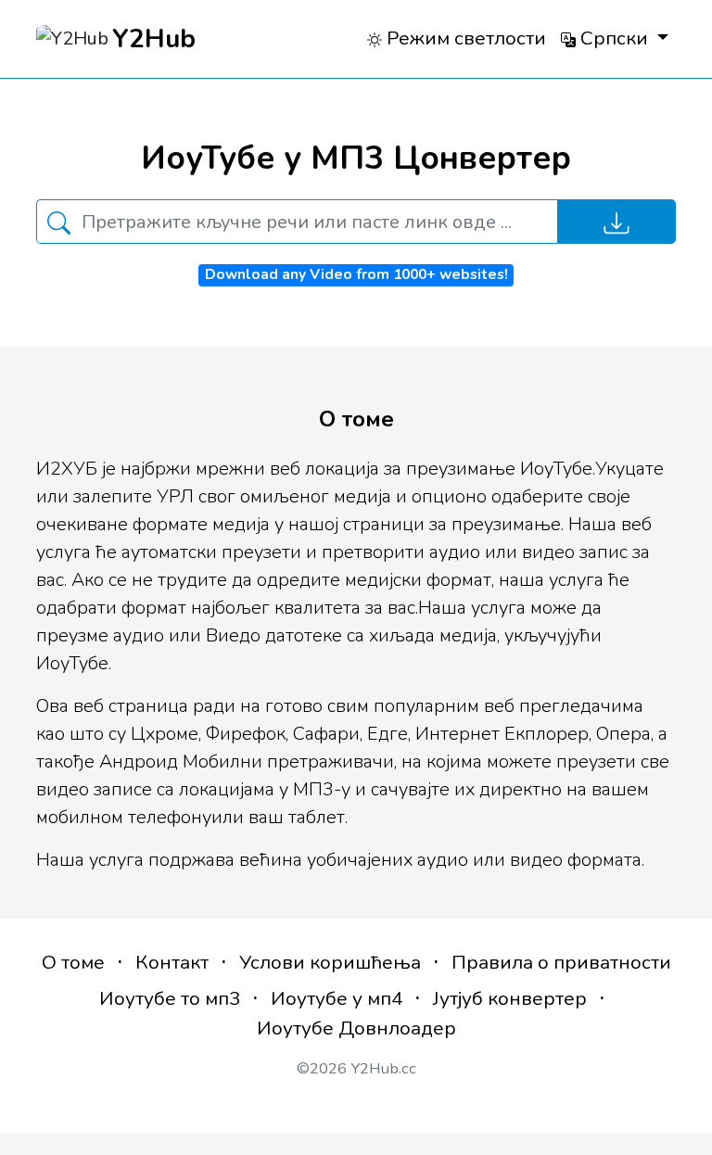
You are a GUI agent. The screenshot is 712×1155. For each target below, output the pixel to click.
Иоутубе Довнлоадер (356, 1028)
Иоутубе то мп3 (169, 998)
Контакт (172, 962)
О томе (73, 962)
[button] (614, 38)
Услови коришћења (330, 962)
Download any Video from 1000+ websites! (356, 274)
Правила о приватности (561, 962)
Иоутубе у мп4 (336, 998)
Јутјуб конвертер (510, 998)
